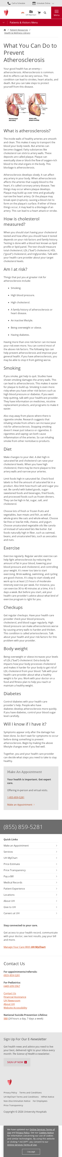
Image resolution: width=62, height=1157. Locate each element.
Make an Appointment (19, 804)
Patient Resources (19, 30)
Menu (57, 15)
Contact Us (10, 993)
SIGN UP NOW (15, 1062)
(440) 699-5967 (12, 986)
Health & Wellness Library (17, 33)
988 (6, 1018)
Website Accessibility (15, 1007)
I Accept (31, 1151)
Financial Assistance (15, 997)
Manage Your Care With (25, 947)
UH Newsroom (12, 1000)
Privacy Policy (22, 1132)
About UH (9, 1004)
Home (5, 30)
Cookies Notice (46, 1132)
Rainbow (23, 12)
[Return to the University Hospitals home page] (6, 12)
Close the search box (49, 13)
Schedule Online (43, 3)
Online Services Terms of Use (22, 1144)
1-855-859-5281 (15, 797)
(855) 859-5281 (23, 827)
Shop (39, 12)
